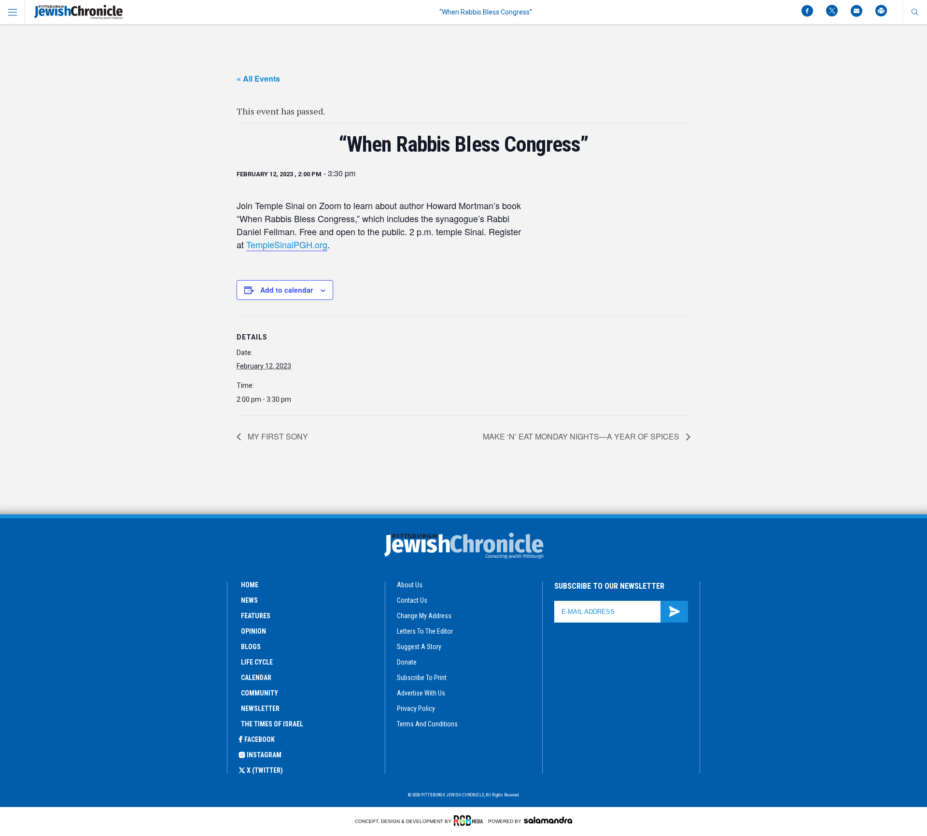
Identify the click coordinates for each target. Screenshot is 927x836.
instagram (264, 755)
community (259, 693)
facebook (259, 739)
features (255, 616)
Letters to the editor (425, 631)
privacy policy (416, 708)
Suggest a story (419, 647)
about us (409, 585)
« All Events (258, 78)
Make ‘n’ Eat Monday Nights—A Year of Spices (582, 436)
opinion (253, 631)
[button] (914, 12)
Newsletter (260, 708)
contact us (412, 600)
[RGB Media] (470, 820)
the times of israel (272, 724)
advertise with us (421, 693)
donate (407, 662)
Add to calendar (286, 290)
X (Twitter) (265, 770)
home (249, 585)
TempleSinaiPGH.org (286, 244)
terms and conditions (427, 724)
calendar (256, 677)
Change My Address (424, 616)
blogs (251, 647)
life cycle (257, 662)
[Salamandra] (548, 820)
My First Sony (277, 436)
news (249, 600)
